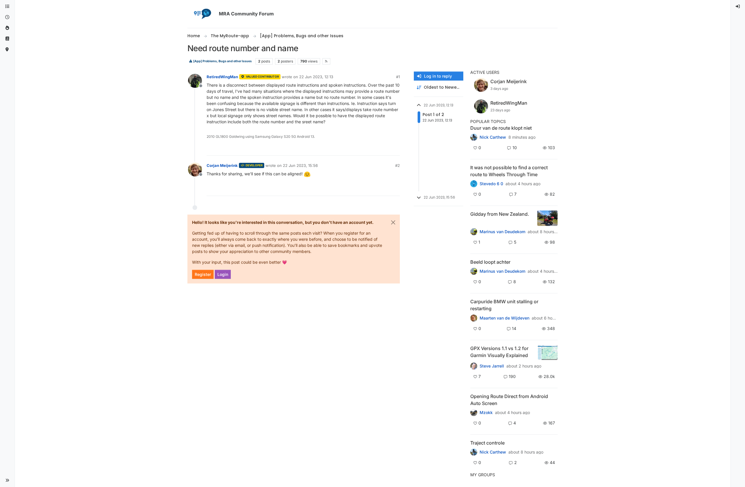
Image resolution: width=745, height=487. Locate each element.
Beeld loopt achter (490, 262)
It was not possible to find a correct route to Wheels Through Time (509, 171)
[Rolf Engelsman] (473, 137)
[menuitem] (738, 6)
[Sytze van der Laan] (473, 317)
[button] (7, 480)
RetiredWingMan (222, 76)
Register (203, 274)
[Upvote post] (374, 148)
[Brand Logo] (202, 14)
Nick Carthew (493, 137)
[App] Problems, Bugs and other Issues (222, 61)
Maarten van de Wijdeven (504, 318)
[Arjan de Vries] (473, 271)
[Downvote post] (395, 148)
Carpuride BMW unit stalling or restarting (504, 305)
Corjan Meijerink (222, 165)
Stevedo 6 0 (491, 184)
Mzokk (486, 413)
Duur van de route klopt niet (501, 128)
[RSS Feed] (326, 61)
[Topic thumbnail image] (547, 218)
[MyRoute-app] (7, 49)
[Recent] (7, 17)
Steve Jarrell (492, 366)
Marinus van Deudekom (502, 232)
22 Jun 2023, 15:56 (300, 165)
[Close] (393, 222)
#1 (398, 76)
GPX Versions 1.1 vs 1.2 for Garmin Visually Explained (499, 351)
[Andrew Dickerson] (473, 412)
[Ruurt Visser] (473, 452)
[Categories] (7, 6)
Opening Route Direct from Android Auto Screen (509, 399)
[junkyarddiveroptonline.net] (473, 183)
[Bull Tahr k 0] (473, 231)
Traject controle (487, 443)
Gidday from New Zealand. (499, 214)
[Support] (7, 39)
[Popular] (7, 28)
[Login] (738, 6)
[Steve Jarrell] (473, 365)
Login (222, 274)
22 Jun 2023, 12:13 (316, 76)
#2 (397, 165)
